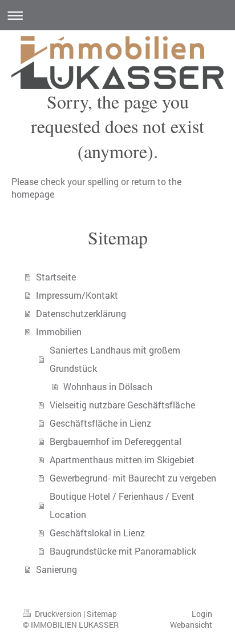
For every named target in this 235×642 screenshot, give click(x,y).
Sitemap (102, 613)
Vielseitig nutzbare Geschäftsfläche (122, 405)
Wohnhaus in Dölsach (107, 386)
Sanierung (56, 569)
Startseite (56, 277)
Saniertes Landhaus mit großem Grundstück (115, 359)
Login (202, 613)
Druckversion (58, 613)
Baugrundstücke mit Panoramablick (123, 551)
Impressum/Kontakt (77, 295)
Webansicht (191, 624)
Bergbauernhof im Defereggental (115, 441)
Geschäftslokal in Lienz (97, 533)
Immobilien (59, 332)
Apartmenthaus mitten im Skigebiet (122, 460)
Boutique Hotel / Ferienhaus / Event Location (122, 505)
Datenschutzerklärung (81, 313)
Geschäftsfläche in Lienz (100, 423)
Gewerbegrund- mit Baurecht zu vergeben (133, 478)
